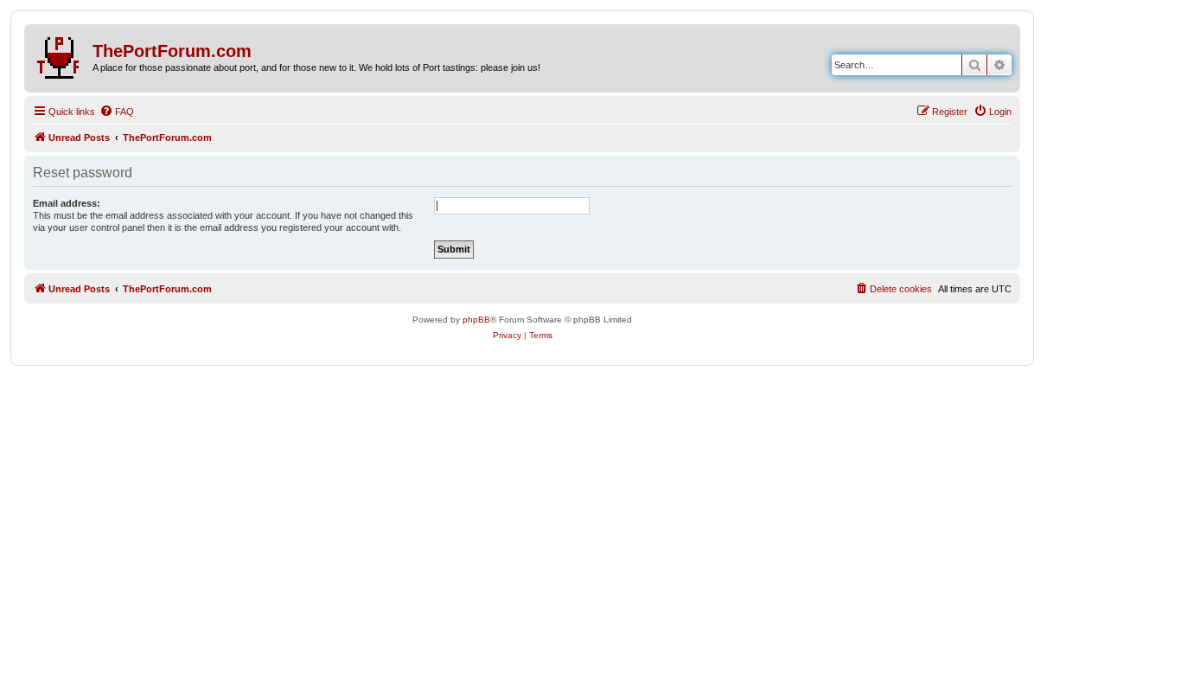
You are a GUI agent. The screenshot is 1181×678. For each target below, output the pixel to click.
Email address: (66, 203)
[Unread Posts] (61, 54)
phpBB (476, 319)
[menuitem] (116, 111)
